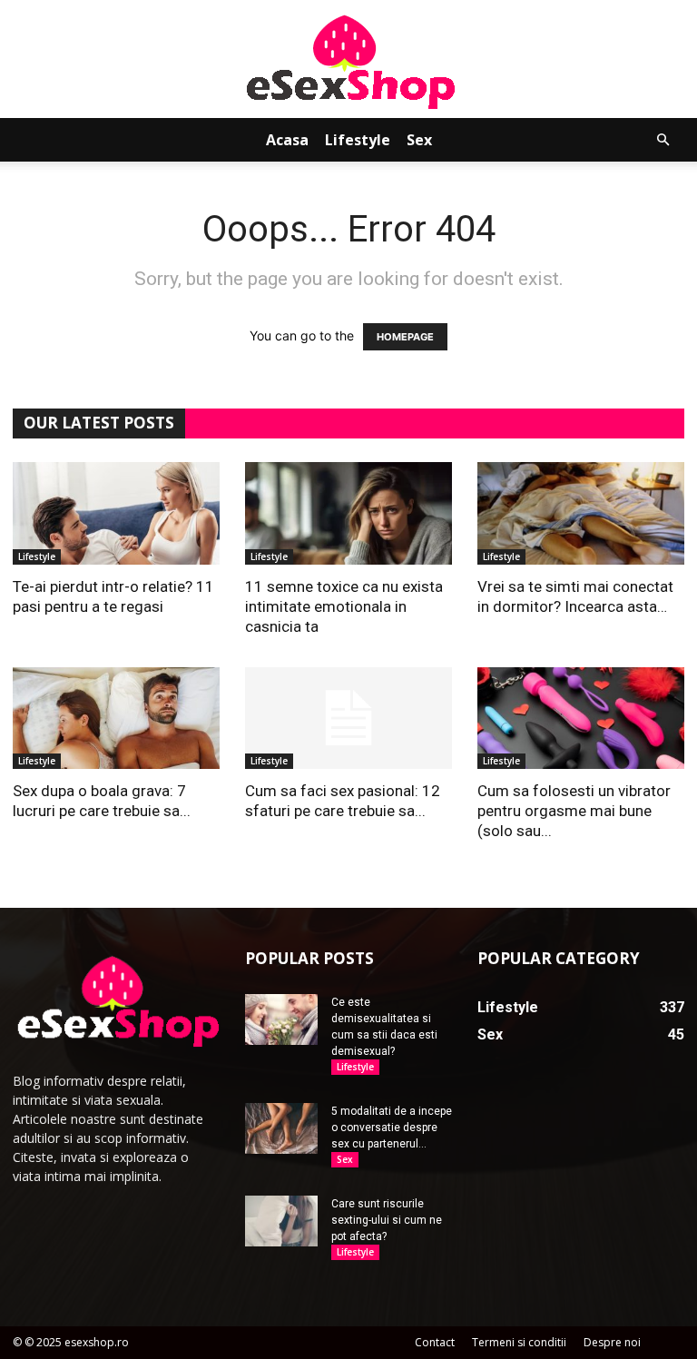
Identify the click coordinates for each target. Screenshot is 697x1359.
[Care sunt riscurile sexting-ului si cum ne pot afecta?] (281, 1221)
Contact (435, 1342)
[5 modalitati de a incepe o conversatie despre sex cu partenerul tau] (281, 1128)
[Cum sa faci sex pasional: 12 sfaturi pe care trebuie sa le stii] (348, 718)
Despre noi (612, 1342)
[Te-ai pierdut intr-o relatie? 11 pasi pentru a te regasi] (116, 513)
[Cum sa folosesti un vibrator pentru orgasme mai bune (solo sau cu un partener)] (580, 718)
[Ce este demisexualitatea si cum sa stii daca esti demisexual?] (281, 1019)
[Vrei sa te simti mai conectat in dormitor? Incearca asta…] (580, 513)
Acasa (287, 140)
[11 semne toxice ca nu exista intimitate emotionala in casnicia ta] (348, 513)
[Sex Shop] (348, 60)
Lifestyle (357, 140)
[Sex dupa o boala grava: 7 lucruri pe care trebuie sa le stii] (116, 718)
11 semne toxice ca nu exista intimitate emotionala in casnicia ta (344, 606)
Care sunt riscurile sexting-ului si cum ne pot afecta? (386, 1220)
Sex (419, 140)
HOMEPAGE (405, 336)
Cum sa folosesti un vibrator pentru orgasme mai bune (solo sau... (574, 811)
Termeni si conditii (519, 1342)
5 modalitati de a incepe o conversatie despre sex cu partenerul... (391, 1127)
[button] (662, 140)
